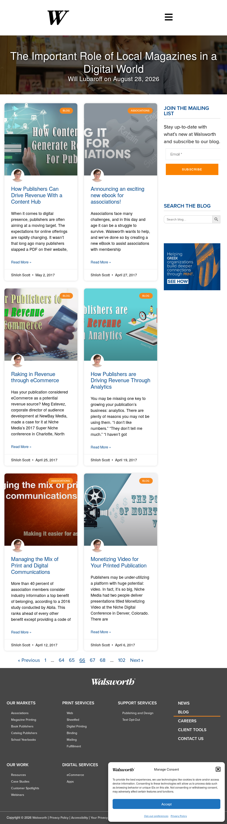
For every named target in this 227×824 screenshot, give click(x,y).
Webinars (17, 795)
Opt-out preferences (156, 816)
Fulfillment (74, 746)
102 (121, 659)
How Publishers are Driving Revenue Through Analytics (120, 380)
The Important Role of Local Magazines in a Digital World (113, 62)
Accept (166, 804)
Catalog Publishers (24, 733)
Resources (18, 775)
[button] (218, 769)
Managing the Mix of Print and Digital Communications (35, 565)
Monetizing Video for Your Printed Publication (119, 562)
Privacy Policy (179, 816)
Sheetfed (73, 719)
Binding (72, 733)
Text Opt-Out (131, 719)
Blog (183, 712)
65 (72, 659)
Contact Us (191, 739)
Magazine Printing (23, 719)
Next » (136, 659)
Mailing (72, 739)
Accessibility (79, 817)
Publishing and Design (137, 713)
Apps (70, 781)
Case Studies (20, 781)
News (184, 703)
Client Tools (192, 730)
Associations (20, 713)
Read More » (21, 262)
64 (61, 659)
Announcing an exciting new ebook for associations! (117, 195)
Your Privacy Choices (105, 817)
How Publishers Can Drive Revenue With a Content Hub (36, 195)
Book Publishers (22, 726)
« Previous (29, 659)
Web (70, 713)
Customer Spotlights (25, 788)
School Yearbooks (23, 739)
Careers (187, 721)
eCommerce (75, 775)
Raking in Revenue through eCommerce (35, 377)
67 (92, 659)
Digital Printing (77, 726)
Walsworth (39, 817)
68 (103, 659)
